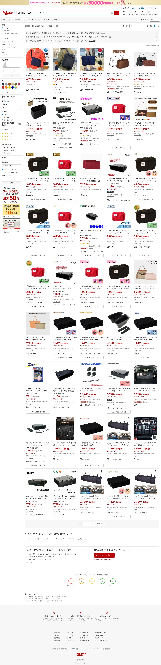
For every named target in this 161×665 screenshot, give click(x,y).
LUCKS (30, 195)
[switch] (19, 124)
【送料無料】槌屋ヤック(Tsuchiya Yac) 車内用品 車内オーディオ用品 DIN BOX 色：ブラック (65, 339)
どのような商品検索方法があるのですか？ (41, 557)
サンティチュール (141, 195)
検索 (12, 75)
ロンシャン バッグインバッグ (78, 539)
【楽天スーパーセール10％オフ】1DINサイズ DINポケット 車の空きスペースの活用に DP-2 (119, 181)
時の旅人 (138, 92)
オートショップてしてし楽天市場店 (119, 200)
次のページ (100, 523)
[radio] (2, 28)
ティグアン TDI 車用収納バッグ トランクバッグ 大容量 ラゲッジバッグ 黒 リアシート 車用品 (145, 498)
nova (137, 354)
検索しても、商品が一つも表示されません (41, 559)
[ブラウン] (9, 84)
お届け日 (4, 111)
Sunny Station (32, 139)
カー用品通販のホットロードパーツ (92, 405)
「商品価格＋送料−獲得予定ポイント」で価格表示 (39, 26)
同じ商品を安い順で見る (65, 147)
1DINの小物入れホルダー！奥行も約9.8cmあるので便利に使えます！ (65, 391)
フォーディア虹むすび (115, 139)
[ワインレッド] (19, 84)
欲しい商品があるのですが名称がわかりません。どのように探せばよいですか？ (52, 554)
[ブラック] (3, 84)
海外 (8, 101)
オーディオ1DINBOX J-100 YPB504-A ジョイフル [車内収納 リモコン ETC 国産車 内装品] (37, 391)
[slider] (2, 67)
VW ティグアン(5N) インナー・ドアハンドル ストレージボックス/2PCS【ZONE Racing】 (118, 339)
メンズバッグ (56, 598)
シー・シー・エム (60, 515)
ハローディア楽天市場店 (89, 302)
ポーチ (46, 539)
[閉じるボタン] (157, 33)
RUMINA (138, 405)
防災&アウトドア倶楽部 (143, 247)
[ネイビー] (12, 87)
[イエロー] (9, 87)
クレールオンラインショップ (90, 144)
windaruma (85, 459)
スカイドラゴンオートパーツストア (92, 251)
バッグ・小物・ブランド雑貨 (34, 596)
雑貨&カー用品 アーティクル (36, 461)
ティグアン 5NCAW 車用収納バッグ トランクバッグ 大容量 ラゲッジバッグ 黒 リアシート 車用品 (118, 445)
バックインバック (58, 539)
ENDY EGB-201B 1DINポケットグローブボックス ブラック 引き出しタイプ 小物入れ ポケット (91, 125)
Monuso (84, 195)
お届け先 (4, 104)
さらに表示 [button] (5, 55)
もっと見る (30, 563)
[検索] (116, 13)
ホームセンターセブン (34, 407)
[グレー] (6, 84)
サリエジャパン (59, 354)
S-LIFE (30, 247)
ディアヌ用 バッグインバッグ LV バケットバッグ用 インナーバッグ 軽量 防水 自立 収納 (119, 76)
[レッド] (3, 87)
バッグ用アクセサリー (59, 596)
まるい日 (57, 459)
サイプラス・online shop (35, 515)
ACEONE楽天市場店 (115, 459)
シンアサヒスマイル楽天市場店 (91, 354)
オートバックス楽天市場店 (63, 144)
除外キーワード (6, 175)
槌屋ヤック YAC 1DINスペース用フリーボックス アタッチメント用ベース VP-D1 (38, 445)
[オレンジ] (6, 87)
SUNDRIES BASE (33, 90)
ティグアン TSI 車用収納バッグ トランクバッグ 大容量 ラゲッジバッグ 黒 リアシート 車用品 (91, 498)
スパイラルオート (114, 354)
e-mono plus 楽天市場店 (62, 407)
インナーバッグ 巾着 (32, 539)
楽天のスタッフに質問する (104, 555)
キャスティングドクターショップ (119, 408)
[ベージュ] (12, 84)
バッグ (47, 596)
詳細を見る (92, 41)
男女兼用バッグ (57, 601)
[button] (153, 8)
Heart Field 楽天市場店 (116, 92)
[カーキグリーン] (15, 84)
